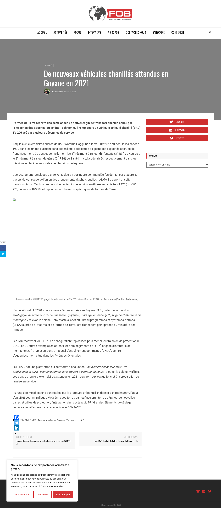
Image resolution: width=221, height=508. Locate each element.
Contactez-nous (136, 32)
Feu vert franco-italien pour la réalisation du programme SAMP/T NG (43, 442)
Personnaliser (21, 494)
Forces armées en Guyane (51, 420)
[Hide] (15, 433)
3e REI (33, 420)
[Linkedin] (16, 428)
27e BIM (24, 420)
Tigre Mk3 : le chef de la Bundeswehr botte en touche (115, 441)
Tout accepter (63, 494)
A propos (113, 32)
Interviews (94, 32)
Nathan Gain (57, 91)
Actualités (60, 32)
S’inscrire (159, 32)
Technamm (72, 420)
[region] (42, 481)
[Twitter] (16, 422)
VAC (82, 420)
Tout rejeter (42, 494)
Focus (77, 32)
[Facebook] (16, 417)
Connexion (177, 32)
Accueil (42, 32)
